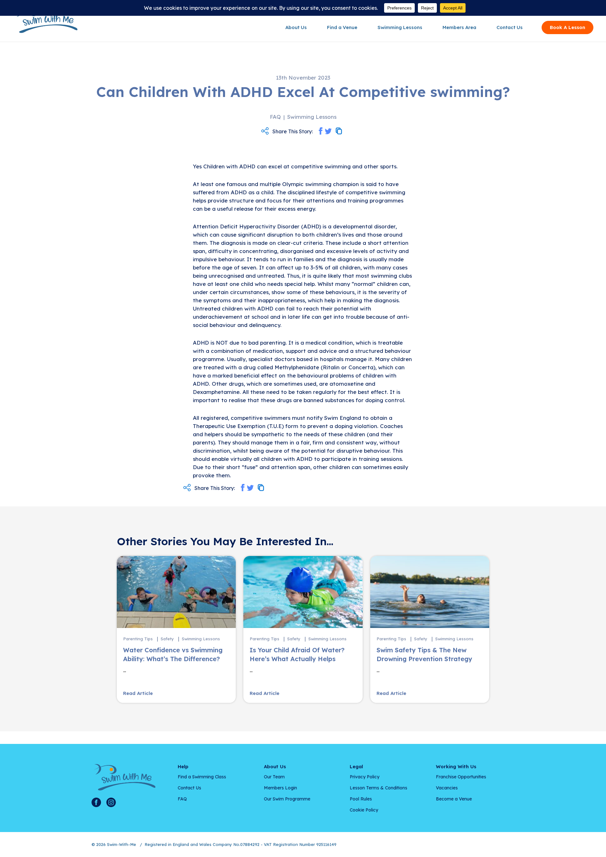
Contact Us (509, 27)
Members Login (280, 788)
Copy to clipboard (339, 131)
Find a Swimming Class (202, 777)
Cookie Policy (364, 810)
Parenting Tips (138, 638)
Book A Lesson (567, 27)
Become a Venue (454, 799)
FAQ (182, 799)
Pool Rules (361, 799)
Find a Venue (342, 27)
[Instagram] (111, 802)
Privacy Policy (364, 777)
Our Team (274, 777)
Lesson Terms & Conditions (378, 788)
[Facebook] (96, 802)
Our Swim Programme (287, 799)
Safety (167, 638)
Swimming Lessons (399, 27)
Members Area (459, 27)
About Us (296, 27)
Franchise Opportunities (461, 777)
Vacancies (447, 788)
